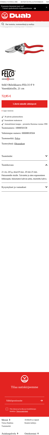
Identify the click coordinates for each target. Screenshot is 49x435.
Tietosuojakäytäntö (22, 411)
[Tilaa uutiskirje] (41, 400)
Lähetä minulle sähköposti (24, 104)
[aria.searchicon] (2, 24)
